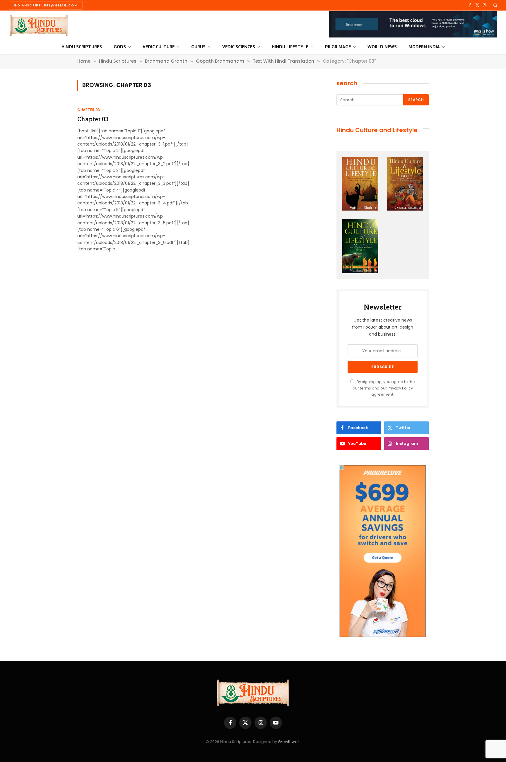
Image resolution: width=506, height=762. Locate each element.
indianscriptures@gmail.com (46, 5)
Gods (120, 46)
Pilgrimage (338, 46)
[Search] (494, 5)
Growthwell (288, 741)
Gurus (198, 46)
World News (382, 46)
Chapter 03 (88, 109)
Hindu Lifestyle (290, 46)
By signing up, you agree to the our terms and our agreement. (384, 388)
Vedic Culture (159, 46)
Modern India (424, 46)
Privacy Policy (400, 388)
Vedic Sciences (238, 46)
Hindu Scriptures (81, 46)
